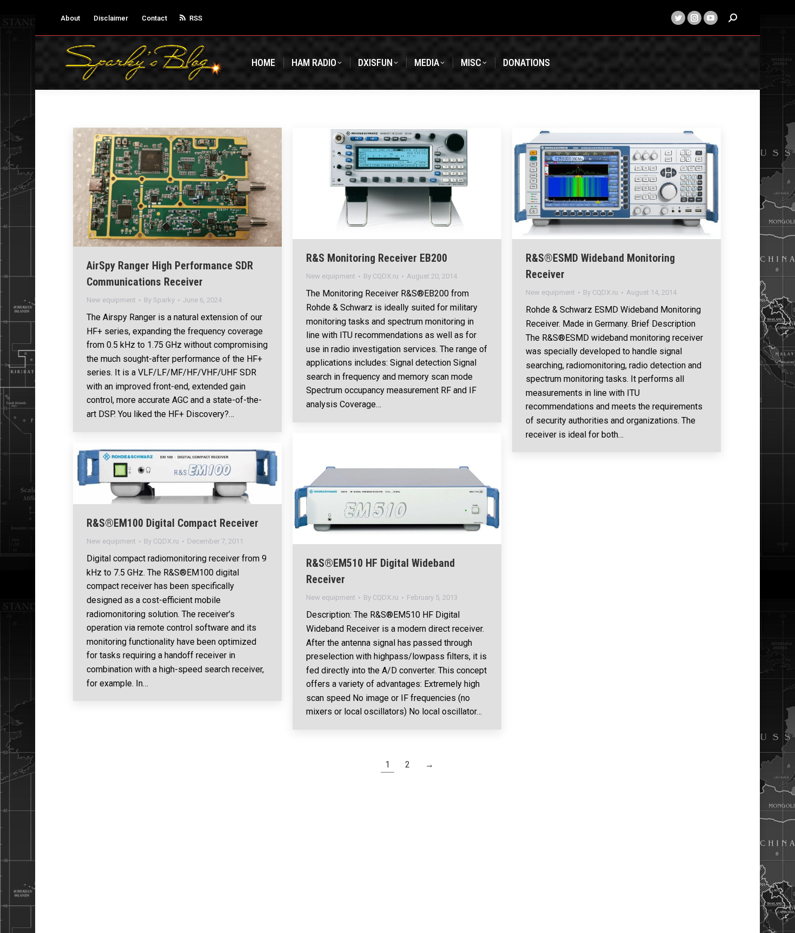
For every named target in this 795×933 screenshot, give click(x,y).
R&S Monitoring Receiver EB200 (376, 258)
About (70, 18)
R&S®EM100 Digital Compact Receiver (173, 523)
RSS (195, 18)
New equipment (111, 300)
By (159, 300)
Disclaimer (111, 18)
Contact (154, 18)
